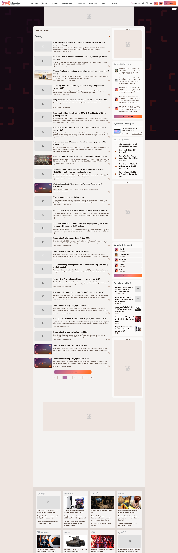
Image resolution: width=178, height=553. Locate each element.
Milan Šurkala (57, 51)
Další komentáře (127, 116)
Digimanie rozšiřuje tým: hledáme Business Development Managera (77, 185)
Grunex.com (118, 303)
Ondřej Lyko (56, 151)
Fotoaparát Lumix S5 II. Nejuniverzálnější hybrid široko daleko (79, 319)
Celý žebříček (127, 276)
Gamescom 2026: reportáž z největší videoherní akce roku (124, 319)
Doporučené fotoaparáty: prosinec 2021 (70, 345)
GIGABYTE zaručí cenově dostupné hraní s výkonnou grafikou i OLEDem (80, 58)
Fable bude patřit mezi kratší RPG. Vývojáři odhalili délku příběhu (124, 299)
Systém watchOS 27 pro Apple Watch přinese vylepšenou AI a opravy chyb (79, 143)
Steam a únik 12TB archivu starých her (101, 511)
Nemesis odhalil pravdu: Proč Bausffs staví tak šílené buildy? (46, 550)
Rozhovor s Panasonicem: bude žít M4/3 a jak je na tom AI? (78, 292)
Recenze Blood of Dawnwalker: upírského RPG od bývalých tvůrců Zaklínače (128, 518)
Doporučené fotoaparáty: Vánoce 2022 (70, 332)
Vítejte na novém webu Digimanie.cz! (69, 197)
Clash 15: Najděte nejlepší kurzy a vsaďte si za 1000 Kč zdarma (80, 156)
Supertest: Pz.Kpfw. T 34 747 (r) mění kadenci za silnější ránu (124, 309)
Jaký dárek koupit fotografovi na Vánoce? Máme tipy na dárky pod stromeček (80, 266)
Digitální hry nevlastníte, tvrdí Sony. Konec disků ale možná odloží (124, 329)
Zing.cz (117, 323)
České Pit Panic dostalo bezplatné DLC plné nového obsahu (47, 522)
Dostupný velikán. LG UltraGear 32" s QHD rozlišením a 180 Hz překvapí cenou (79, 114)
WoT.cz (117, 313)
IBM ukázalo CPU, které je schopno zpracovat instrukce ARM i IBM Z (124, 289)
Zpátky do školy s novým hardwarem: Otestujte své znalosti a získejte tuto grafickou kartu (102, 518)
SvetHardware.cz (120, 293)
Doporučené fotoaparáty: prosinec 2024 (71, 251)
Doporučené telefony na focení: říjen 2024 (71, 238)
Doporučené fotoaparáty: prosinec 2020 (71, 358)
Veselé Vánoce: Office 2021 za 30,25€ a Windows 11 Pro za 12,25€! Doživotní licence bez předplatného (78, 170)
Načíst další (73, 372)
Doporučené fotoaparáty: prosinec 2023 (71, 305)
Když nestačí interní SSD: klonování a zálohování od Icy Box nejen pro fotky (79, 43)
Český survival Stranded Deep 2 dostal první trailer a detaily (128, 511)
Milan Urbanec (57, 107)
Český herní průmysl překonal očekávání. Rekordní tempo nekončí (75, 517)
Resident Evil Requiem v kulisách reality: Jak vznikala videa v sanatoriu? (79, 128)
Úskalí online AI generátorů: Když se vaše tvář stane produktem (80, 210)
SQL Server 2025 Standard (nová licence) (101, 524)
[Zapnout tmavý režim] (161, 3)
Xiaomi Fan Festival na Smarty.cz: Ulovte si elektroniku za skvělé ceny (81, 72)
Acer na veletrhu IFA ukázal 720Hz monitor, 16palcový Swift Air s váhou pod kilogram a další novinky (80, 225)
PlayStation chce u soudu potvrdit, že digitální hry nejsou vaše (47, 517)
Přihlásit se (170, 3)
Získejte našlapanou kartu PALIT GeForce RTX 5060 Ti (128, 524)
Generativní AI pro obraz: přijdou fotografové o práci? (76, 279)
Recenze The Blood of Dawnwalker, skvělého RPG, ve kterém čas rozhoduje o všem (75, 523)
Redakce (55, 192)
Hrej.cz (117, 333)
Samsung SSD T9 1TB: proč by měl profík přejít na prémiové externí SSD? (78, 86)
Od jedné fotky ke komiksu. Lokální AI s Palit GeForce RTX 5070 (80, 100)
